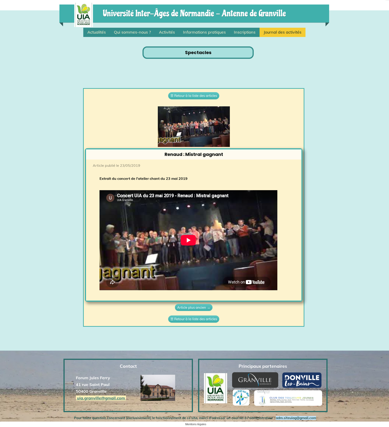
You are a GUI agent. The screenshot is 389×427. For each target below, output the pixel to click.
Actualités (96, 32)
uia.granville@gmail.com (101, 398)
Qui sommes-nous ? (132, 32)
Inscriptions (245, 32)
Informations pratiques (204, 32)
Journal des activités (282, 32)
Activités (167, 32)
